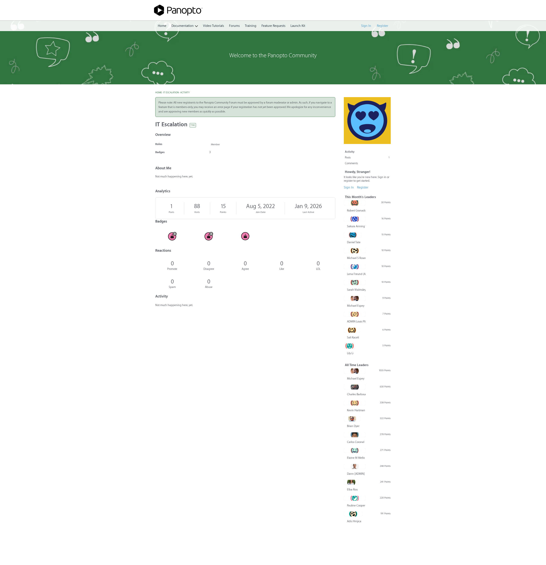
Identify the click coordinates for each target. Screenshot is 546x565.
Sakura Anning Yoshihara (356, 226)
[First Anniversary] (245, 236)
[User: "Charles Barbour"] (355, 387)
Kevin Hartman (356, 410)
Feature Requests (273, 26)
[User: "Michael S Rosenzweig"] (355, 250)
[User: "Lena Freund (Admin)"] (355, 266)
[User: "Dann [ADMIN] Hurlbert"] (355, 466)
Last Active (308, 212)
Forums (234, 26)
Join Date (261, 212)
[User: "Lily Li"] (349, 345)
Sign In (366, 26)
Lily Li (350, 353)
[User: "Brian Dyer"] (352, 418)
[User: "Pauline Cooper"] (355, 498)
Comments (351, 163)
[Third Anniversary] (172, 236)
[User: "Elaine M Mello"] (355, 450)
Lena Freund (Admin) (356, 274)
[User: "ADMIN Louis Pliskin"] (355, 314)
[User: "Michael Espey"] (354, 298)
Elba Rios (352, 489)
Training (250, 26)
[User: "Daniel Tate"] (353, 234)
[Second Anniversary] (209, 236)
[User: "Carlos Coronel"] (354, 434)
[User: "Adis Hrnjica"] (353, 513)
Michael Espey (355, 305)
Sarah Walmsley (356, 289)
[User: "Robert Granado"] (355, 203)
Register (382, 26)
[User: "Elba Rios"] (351, 482)
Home (162, 26)
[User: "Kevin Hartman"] (355, 402)
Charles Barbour (356, 394)
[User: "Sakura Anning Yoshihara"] (355, 218)
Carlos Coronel (355, 442)
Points (223, 212)
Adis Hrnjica (354, 521)
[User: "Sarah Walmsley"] (355, 282)
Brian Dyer (353, 426)
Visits (197, 212)
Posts (171, 212)
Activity (349, 151)
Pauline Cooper (356, 505)
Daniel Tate (353, 242)
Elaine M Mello (356, 457)
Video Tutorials (213, 26)
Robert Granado (356, 210)
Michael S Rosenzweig (356, 258)
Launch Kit (297, 26)
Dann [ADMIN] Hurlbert (356, 473)
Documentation (182, 26)
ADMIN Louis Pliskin (356, 321)
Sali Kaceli (353, 337)
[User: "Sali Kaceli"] (352, 330)
